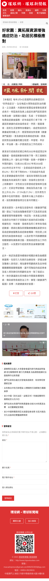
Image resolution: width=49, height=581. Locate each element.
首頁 (4, 10)
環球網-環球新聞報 (10, 22)
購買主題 (17, 521)
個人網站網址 (7, 487)
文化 (4, 13)
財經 (31, 13)
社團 (44, 10)
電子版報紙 (41, 13)
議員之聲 (14, 13)
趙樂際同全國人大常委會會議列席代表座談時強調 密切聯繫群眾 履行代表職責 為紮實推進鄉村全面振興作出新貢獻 (25, 372)
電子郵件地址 (8, 477)
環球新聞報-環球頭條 (28, 557)
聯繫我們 (6, 16)
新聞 (12, 10)
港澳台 (28, 10)
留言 (4, 440)
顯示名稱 (6, 468)
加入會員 (32, 521)
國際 (37, 10)
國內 (20, 10)
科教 (23, 13)
